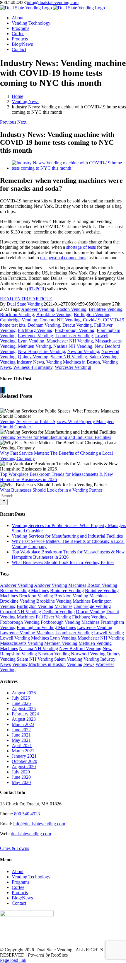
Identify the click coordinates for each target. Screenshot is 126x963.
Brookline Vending (53, 314)
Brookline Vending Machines (63, 601)
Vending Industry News (22, 361)
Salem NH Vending (69, 356)
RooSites (59, 954)
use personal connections (63, 257)
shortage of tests (81, 247)
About (17, 871)
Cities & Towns (14, 848)
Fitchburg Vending (35, 330)
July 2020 (21, 771)
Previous (8, 122)
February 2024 (25, 713)
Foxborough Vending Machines (70, 622)
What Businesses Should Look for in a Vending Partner (51, 490)
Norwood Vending (88, 653)
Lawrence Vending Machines (27, 632)
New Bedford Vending (80, 648)
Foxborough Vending (74, 330)
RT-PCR (36, 288)
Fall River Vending (53, 616)
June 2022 (21, 729)
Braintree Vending (105, 309)
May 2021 (21, 740)
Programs (20, 882)
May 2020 (21, 782)
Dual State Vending (25, 303)
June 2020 (21, 777)
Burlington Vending (92, 314)
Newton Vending (83, 351)
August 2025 (24, 708)
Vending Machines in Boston (73, 361)
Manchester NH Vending (70, 340)
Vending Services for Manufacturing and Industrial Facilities (55, 437)
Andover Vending (37, 309)
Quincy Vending (33, 356)
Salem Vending (103, 356)
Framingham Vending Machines (46, 627)
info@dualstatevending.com (53, 2)
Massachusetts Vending (21, 643)
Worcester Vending (72, 367)
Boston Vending (71, 309)
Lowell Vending (109, 632)
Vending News (80, 664)
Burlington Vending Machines (44, 606)
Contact (19, 903)
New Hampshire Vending (41, 351)
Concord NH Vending (60, 319)
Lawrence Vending (35, 335)
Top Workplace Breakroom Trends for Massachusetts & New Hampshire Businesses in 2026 (56, 477)
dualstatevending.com (31, 833)
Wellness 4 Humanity (32, 367)
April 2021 (22, 745)
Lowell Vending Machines (24, 637)
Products (20, 892)
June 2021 (21, 734)
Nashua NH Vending (72, 346)
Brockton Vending (17, 314)
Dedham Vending (44, 325)
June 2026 (21, 703)
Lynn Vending (31, 340)
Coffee (18, 887)
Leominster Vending (74, 335)
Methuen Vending (34, 346)
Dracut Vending (77, 325)
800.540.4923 (27, 813)
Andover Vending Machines (60, 585)
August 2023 (24, 719)
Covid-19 (92, 319)
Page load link (13, 960)
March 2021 (23, 750)
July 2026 (21, 698)
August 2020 (24, 766)
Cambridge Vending (18, 319)
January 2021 (24, 756)
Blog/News (22, 897)
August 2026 (24, 692)
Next (21, 122)
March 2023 (23, 724)
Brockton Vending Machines (80, 595)
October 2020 (24, 761)
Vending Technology (31, 876)
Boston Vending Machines (24, 590)
